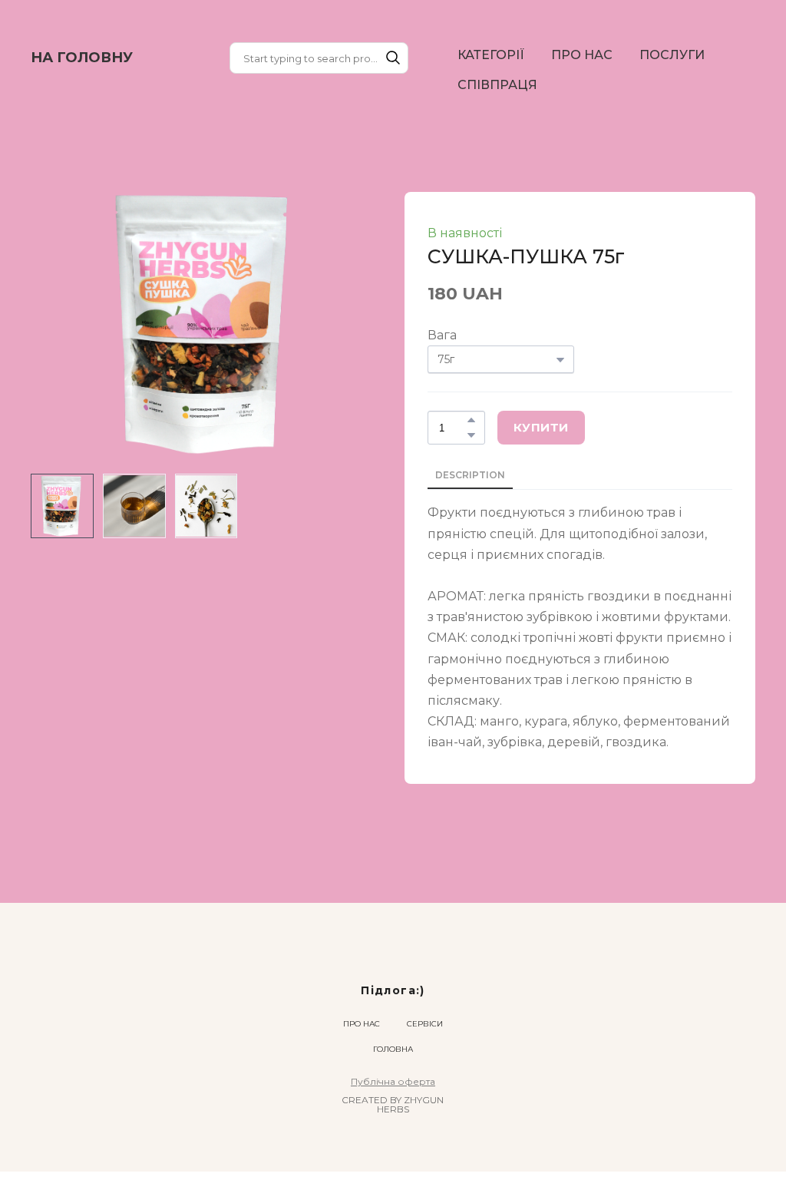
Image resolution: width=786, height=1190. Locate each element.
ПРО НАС (582, 55)
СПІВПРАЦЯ (497, 85)
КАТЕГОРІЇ (490, 55)
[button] (393, 57)
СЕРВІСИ (425, 985)
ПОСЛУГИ (672, 55)
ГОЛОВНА (393, 1011)
